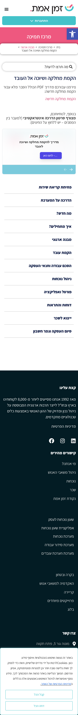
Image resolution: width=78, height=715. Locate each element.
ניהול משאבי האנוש (62, 472)
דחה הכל (39, 706)
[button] (72, 34)
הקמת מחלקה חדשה (60, 98)
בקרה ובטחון (65, 575)
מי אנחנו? (69, 463)
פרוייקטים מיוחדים (60, 600)
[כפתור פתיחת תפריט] (6, 9)
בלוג (71, 609)
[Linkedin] (73, 440)
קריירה (69, 592)
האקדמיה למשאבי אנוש (56, 583)
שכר (73, 490)
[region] (39, 681)
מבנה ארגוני (27, 47)
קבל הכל (39, 694)
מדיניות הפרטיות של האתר (56, 684)
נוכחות (71, 481)
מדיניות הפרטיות (63, 426)
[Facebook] (51, 440)
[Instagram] (62, 440)
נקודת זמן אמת (64, 498)
